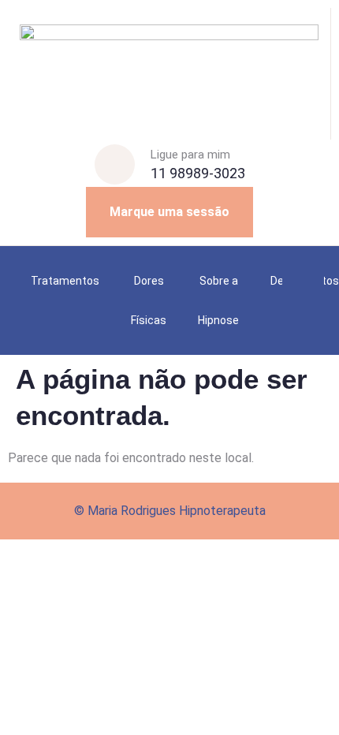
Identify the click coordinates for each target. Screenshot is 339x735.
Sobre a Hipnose (218, 300)
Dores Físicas (148, 300)
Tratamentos (65, 280)
